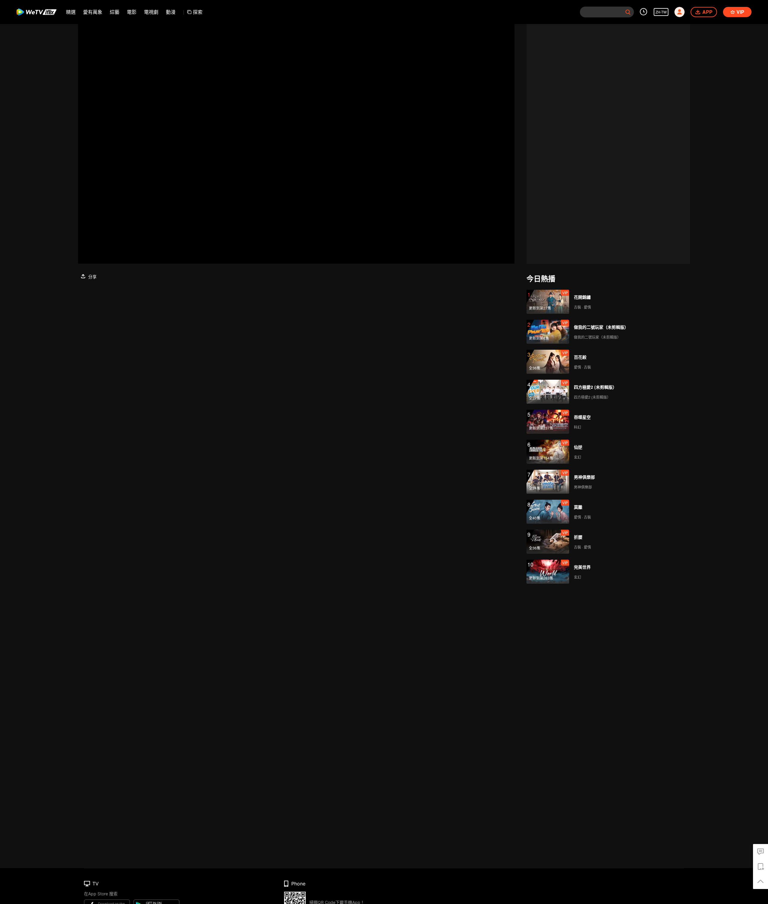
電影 (131, 11)
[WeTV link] (36, 12)
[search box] (628, 12)
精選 (71, 11)
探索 (197, 11)
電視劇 (151, 11)
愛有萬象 (92, 11)
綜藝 (114, 11)
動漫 (171, 11)
